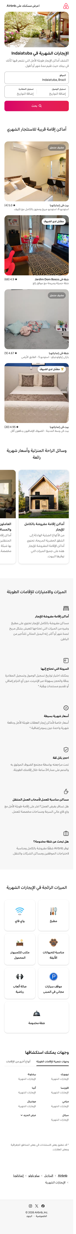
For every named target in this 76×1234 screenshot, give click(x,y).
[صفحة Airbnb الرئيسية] (66, 6)
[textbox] (53, 94)
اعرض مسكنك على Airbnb (23, 6)
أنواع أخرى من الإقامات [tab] (18, 1061)
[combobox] (36, 80)
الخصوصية (41, 1216)
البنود (29, 1216)
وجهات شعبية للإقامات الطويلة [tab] (52, 1061)
